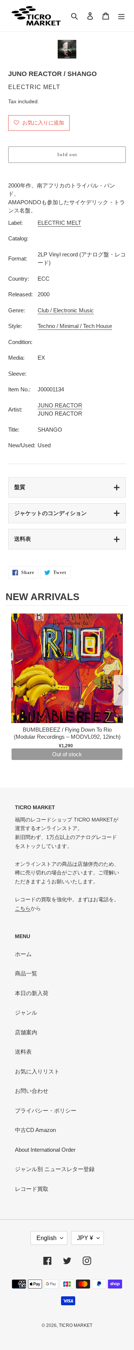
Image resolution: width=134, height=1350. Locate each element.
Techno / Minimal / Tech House (75, 326)
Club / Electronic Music (66, 310)
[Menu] (121, 16)
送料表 (22, 539)
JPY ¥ (85, 1238)
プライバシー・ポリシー (45, 1110)
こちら (23, 908)
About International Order (45, 1149)
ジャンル (26, 1012)
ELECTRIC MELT (59, 223)
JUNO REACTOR (60, 405)
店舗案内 (26, 1032)
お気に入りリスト (37, 1071)
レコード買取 (31, 1189)
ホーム (23, 954)
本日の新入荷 (31, 993)
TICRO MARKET (75, 1325)
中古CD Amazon (35, 1130)
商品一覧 (26, 973)
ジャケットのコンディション (50, 513)
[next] (121, 690)
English (46, 1238)
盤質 (19, 487)
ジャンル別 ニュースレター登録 (55, 1169)
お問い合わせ (31, 1091)
